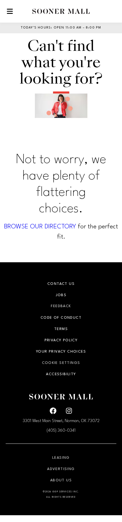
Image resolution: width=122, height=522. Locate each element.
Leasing (61, 458)
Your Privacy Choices (61, 351)
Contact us (61, 284)
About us (61, 480)
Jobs (61, 295)
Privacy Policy (61, 340)
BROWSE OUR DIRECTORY (40, 227)
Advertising (61, 469)
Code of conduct (61, 318)
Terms (61, 329)
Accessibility (61, 374)
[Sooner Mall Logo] (61, 11)
